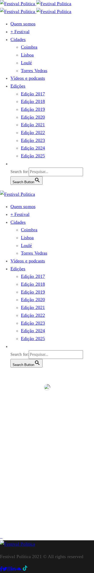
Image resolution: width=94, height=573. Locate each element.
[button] (13, 163)
